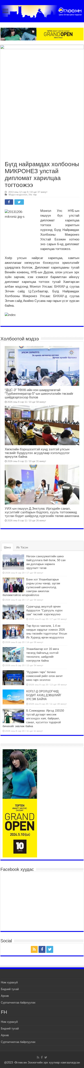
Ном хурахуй (9, 982)
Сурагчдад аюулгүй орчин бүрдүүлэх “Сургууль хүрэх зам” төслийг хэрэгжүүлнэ (44, 610)
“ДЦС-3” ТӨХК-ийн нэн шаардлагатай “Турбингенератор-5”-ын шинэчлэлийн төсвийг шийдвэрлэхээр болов (39, 393)
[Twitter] (49, 949)
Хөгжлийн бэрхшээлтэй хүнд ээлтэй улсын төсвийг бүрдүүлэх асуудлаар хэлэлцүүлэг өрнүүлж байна (37, 452)
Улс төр (32, 194)
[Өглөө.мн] (42, 10)
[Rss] (34, 949)
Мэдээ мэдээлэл (18, 194)
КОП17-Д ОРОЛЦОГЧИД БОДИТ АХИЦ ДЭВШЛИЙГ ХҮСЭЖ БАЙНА (43, 695)
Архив (5, 995)
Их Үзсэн (22, 547)
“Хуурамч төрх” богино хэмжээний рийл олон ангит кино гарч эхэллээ (44, 675)
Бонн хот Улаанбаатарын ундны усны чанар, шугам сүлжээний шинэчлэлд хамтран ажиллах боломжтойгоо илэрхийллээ (31, 587)
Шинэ (7, 547)
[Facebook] (42, 949)
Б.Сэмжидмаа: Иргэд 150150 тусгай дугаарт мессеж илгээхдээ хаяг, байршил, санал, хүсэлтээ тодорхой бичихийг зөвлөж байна (33, 718)
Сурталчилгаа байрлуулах (18, 1002)
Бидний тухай (10, 989)
